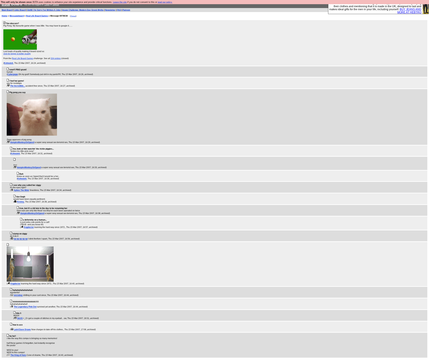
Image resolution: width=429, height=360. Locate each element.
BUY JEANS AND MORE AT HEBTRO (409, 11)
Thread (73, 16)
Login (47, 5)
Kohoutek (8, 63)
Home (4, 16)
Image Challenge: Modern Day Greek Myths (83, 10)
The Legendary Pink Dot (25, 307)
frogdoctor (29, 227)
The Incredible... (17, 86)
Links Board (20, 10)
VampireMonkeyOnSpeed (22, 142)
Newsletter (110, 10)
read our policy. (165, 2)
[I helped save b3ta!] (8, 86)
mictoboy (18, 295)
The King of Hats (18, 355)
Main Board (7, 10)
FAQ (119, 10)
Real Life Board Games (37, 16)
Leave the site (120, 2)
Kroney (20, 202)
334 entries (56, 58)
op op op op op (20, 239)
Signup (55, 5)
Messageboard (17, 16)
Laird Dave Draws (22, 329)
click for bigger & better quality (17, 54)
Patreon (126, 10)
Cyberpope (12, 74)
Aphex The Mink (21, 190)
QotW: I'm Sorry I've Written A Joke (44, 10)
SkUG (20, 318)
